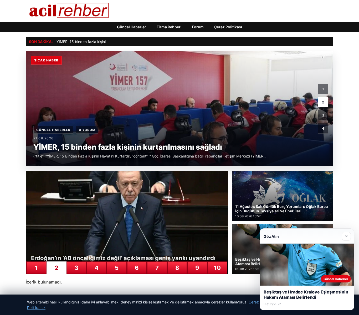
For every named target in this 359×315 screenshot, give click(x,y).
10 (217, 267)
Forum (198, 27)
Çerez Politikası (228, 27)
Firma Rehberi (169, 27)
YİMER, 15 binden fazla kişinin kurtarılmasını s (95, 41)
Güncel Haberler (131, 27)
